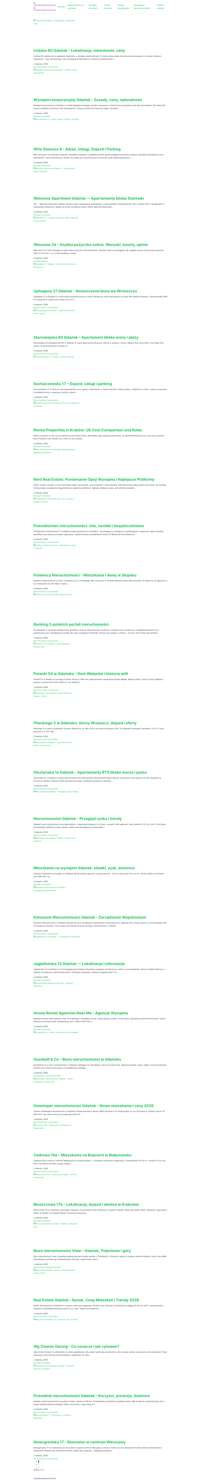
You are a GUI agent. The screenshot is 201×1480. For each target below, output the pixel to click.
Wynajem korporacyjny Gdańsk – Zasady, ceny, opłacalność (88, 99)
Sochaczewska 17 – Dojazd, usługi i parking (73, 383)
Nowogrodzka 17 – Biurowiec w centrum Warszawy (80, 1442)
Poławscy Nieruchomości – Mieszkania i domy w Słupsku (85, 575)
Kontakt (61, 6)
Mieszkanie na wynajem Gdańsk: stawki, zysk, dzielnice (84, 868)
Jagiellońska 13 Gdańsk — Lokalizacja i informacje (79, 963)
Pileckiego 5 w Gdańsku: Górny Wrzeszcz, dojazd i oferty (85, 723)
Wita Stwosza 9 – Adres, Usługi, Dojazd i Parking (77, 149)
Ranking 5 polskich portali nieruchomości (71, 624)
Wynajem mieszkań (93, 6)
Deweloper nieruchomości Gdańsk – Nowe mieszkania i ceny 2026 (94, 1105)
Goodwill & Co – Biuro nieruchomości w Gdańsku (77, 1059)
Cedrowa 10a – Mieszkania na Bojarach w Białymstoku (83, 1155)
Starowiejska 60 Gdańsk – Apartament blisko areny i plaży (86, 337)
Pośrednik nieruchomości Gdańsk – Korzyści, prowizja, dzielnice (92, 1395)
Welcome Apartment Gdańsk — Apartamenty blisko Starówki (89, 198)
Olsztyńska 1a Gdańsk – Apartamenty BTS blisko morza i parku (90, 772)
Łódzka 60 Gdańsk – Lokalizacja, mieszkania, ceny (79, 50)
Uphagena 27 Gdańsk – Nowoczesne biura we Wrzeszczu (85, 291)
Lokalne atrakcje (160, 6)
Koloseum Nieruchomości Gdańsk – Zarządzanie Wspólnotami (90, 917)
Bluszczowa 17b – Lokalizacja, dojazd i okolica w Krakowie (86, 1204)
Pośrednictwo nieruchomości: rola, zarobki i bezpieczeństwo (89, 525)
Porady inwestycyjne (123, 6)
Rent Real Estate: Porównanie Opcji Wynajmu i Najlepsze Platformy (94, 479)
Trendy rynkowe (108, 6)
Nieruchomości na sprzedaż (76, 6)
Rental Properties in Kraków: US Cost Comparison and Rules (88, 430)
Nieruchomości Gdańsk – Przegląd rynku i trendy (78, 818)
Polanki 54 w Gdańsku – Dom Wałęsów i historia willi (81, 673)
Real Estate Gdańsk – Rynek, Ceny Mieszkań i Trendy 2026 (86, 1300)
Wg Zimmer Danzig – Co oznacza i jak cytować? (76, 1346)
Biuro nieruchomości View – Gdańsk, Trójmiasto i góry (82, 1250)
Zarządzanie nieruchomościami (142, 6)
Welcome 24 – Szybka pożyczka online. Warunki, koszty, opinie (91, 244)
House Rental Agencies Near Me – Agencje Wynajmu (81, 1013)
